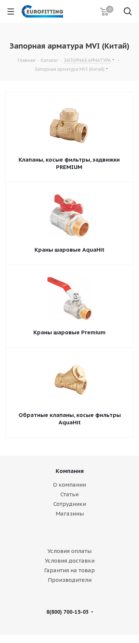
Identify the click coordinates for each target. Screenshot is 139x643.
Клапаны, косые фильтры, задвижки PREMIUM (69, 163)
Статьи (69, 494)
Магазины (70, 513)
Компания (70, 470)
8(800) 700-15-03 (67, 612)
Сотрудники (69, 503)
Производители (70, 579)
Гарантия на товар (69, 570)
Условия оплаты (69, 550)
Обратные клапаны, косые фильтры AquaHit (70, 418)
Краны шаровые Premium (69, 332)
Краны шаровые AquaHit (69, 249)
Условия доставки (70, 560)
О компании (69, 484)
